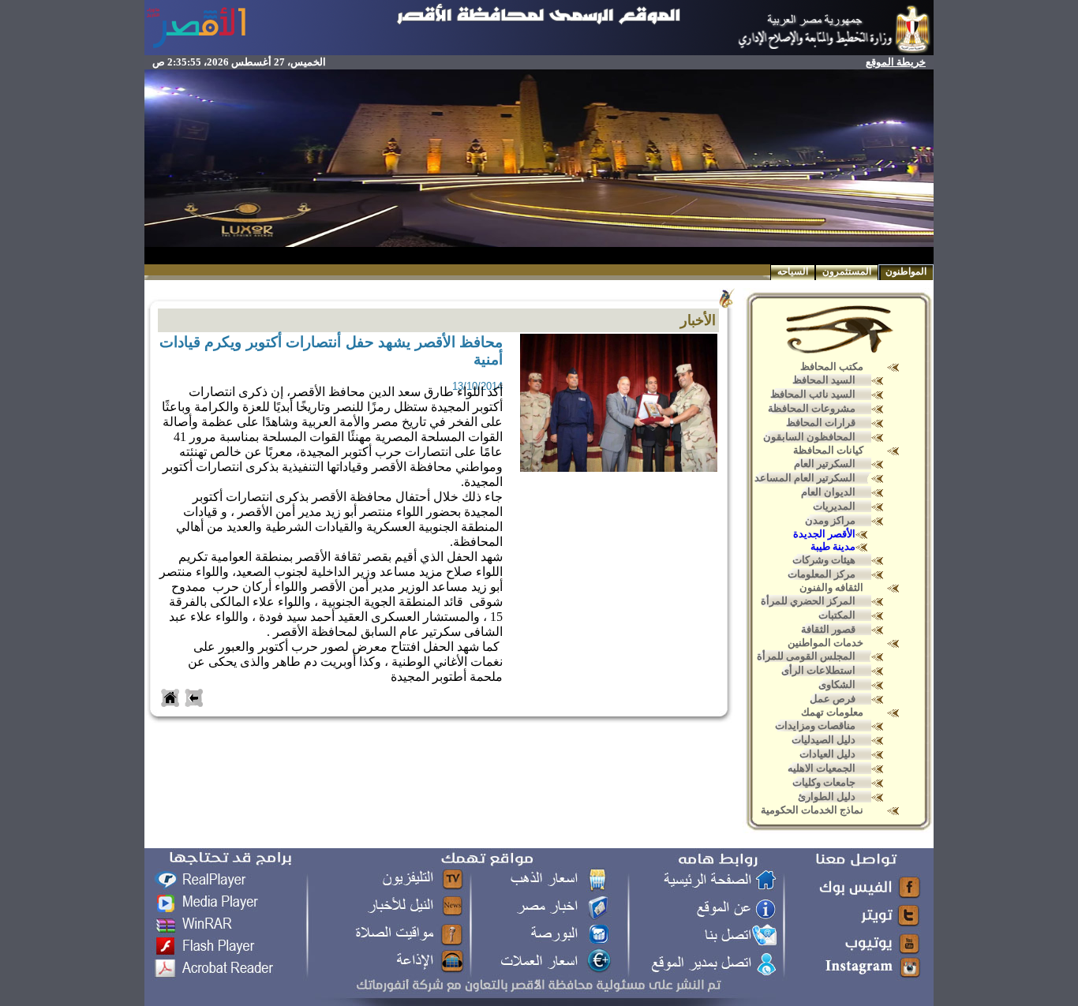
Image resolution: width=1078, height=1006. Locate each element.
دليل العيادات (827, 754)
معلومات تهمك (832, 712)
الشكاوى (836, 684)
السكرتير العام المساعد (804, 478)
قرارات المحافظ (820, 422)
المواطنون (905, 271)
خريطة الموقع (896, 62)
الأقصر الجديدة (824, 534)
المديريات (834, 506)
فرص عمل (832, 699)
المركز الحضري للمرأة (808, 601)
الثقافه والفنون (831, 587)
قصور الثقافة (828, 629)
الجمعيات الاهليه (821, 768)
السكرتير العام (824, 463)
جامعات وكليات (823, 782)
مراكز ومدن (830, 520)
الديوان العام (828, 492)
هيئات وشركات (823, 560)
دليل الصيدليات (823, 740)
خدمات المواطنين (825, 643)
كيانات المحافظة (828, 450)
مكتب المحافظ (831, 366)
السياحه (792, 271)
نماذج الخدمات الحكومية (812, 810)
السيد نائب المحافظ (812, 394)
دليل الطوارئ (826, 796)
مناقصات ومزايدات (815, 725)
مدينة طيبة (832, 546)
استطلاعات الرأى (818, 670)
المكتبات (836, 615)
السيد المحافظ (823, 380)
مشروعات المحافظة (811, 408)
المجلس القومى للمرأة (806, 656)
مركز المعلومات (821, 574)
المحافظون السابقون (809, 437)
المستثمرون (846, 271)
